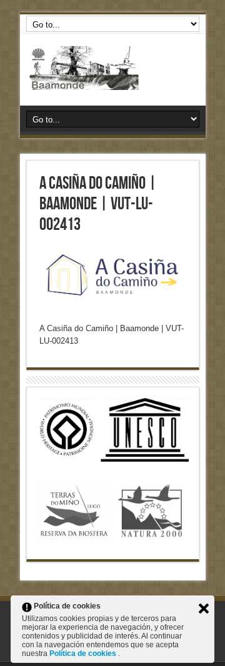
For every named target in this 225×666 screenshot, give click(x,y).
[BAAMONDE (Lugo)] (112, 68)
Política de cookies (83, 653)
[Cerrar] (204, 609)
